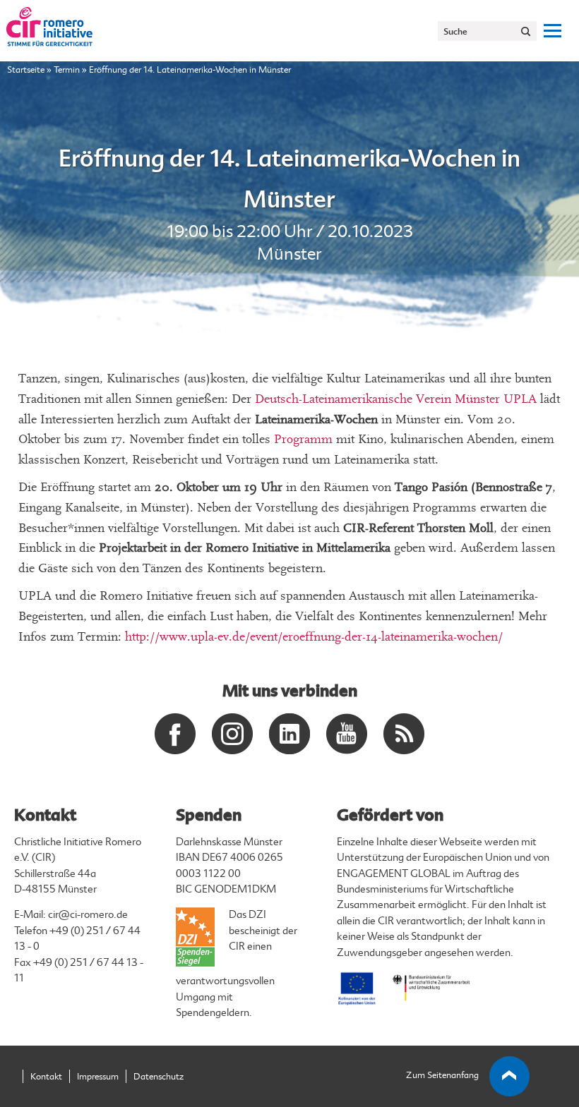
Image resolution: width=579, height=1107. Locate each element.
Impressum (98, 1077)
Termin (67, 70)
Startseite (25, 70)
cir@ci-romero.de (88, 915)
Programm (303, 439)
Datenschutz (158, 1077)
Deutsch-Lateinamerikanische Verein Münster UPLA (397, 399)
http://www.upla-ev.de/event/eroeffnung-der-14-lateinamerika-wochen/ (314, 636)
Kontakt (46, 1077)
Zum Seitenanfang (442, 1075)
